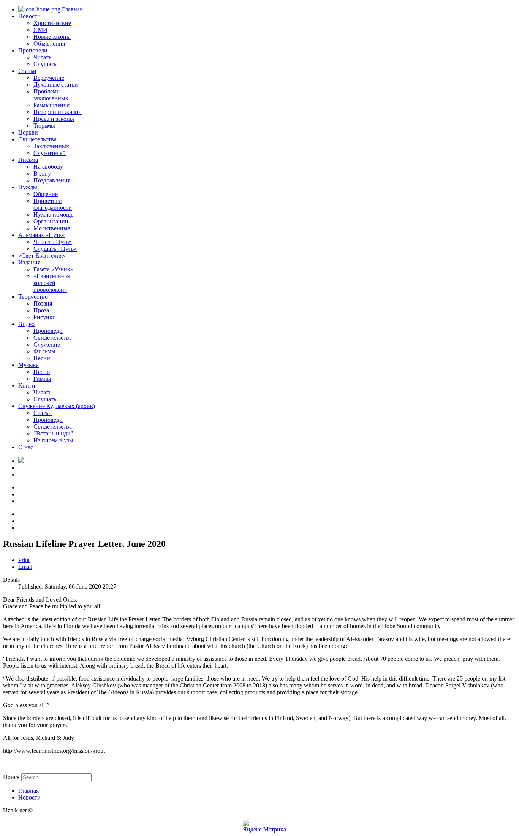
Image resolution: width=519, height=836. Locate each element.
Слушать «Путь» (55, 248)
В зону (42, 173)
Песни (41, 358)
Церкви (28, 132)
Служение (46, 344)
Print (24, 560)
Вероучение (48, 77)
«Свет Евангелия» (42, 255)
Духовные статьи (55, 84)
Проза (41, 310)
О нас (25, 447)
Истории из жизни (57, 112)
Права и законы (53, 119)
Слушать (44, 64)
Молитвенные (51, 228)
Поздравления (51, 180)
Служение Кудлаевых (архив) (56, 406)
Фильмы (44, 351)
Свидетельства (37, 139)
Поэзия (42, 303)
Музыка (28, 365)
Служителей (49, 153)
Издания (29, 262)
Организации (50, 221)
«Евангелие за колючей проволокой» (51, 283)
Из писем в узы (53, 440)
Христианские (52, 23)
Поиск (11, 777)
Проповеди (32, 50)
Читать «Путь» (52, 242)
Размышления (51, 105)
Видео (26, 324)
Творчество (33, 296)
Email (25, 567)
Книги (26, 385)
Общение (45, 194)
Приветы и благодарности (52, 204)
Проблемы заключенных (50, 94)
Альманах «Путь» (41, 235)
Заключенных (51, 146)
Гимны (42, 378)
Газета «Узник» (53, 269)
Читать (42, 57)
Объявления (49, 43)
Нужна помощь (53, 214)
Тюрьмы (44, 125)
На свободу (48, 166)
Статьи (27, 71)
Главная (71, 9)
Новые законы (52, 36)
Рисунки (44, 317)
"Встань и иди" (53, 433)
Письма (28, 160)
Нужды (27, 187)
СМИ (40, 30)
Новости (29, 16)
